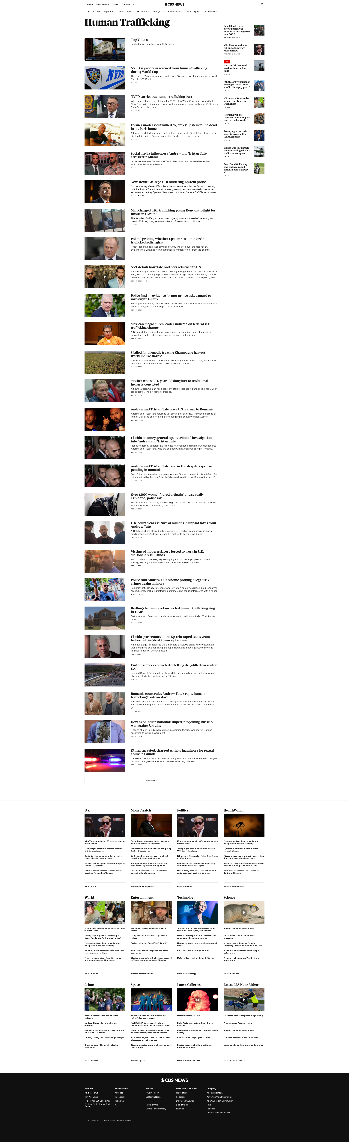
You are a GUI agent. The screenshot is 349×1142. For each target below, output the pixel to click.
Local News (102, 4)
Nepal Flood (109, 11)
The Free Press (210, 11)
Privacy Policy (152, 1093)
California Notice (154, 1097)
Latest (89, 4)
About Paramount (215, 1093)
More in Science (231, 973)
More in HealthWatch (234, 886)
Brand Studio (182, 1105)
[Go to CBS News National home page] (174, 4)
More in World (91, 973)
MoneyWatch (159, 11)
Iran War (96, 11)
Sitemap (180, 1109)
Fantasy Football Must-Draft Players (98, 1105)
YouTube (119, 1093)
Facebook (119, 1097)
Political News (91, 1093)
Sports (197, 11)
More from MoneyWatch (142, 886)
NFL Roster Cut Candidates (97, 1101)
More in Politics (184, 886)
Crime (188, 11)
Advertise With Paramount (219, 1097)
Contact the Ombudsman (219, 1113)
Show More (150, 780)
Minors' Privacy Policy (156, 1109)
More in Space (138, 1060)
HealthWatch (143, 11)
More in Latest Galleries (188, 1060)
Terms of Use (152, 1105)
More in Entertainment (142, 973)
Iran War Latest (91, 1097)
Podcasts (180, 1097)
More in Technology (186, 973)
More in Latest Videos (234, 1060)
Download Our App (185, 1101)
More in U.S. (91, 886)
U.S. (87, 11)
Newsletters (181, 1093)
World (121, 11)
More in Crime (91, 1060)
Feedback (211, 1109)
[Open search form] (262, 4)
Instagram (119, 1101)
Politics (130, 11)
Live (115, 4)
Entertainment (175, 11)
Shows (125, 4)
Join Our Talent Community (220, 1101)
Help (209, 1105)
